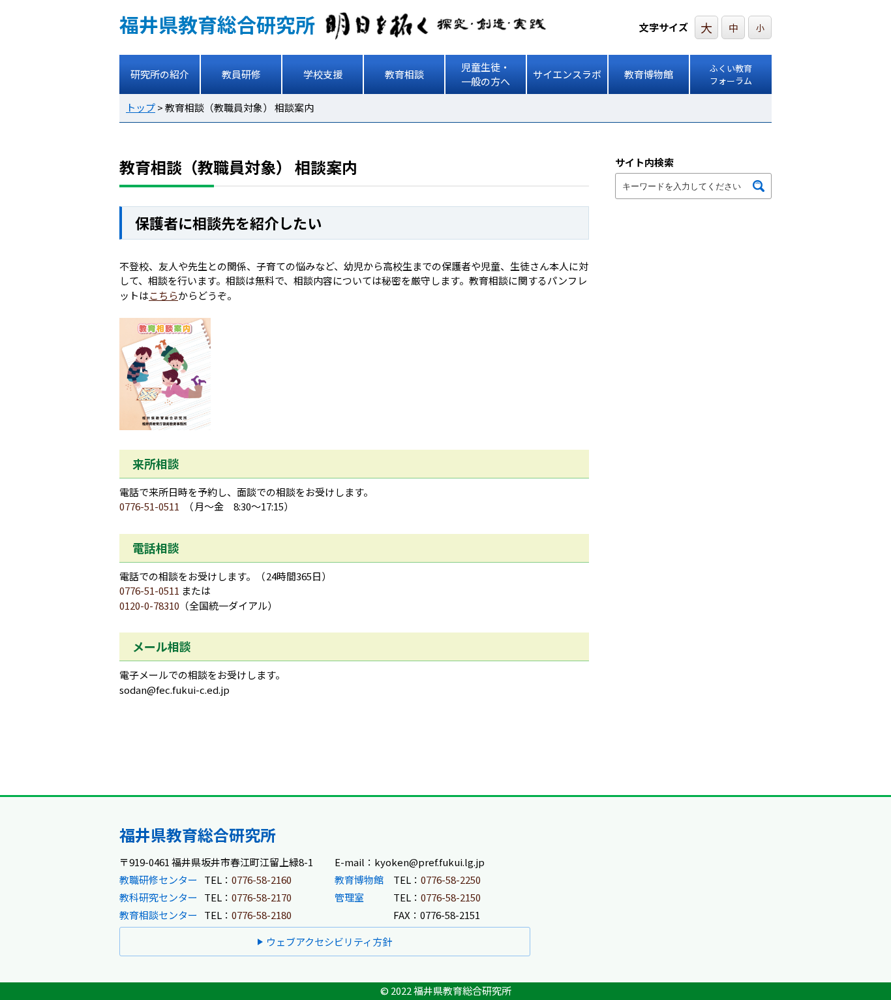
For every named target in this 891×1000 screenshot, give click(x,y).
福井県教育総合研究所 (217, 24)
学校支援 (322, 74)
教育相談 (404, 74)
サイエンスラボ (567, 74)
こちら (163, 295)
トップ (140, 107)
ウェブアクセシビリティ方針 (329, 941)
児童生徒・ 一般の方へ (485, 74)
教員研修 (241, 74)
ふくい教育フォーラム (731, 74)
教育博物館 (648, 74)
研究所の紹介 (159, 74)
